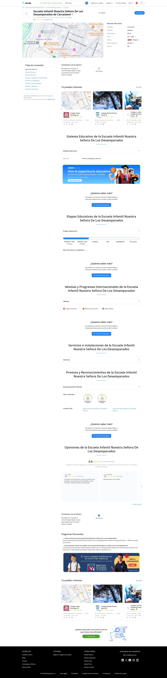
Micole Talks (26, 667)
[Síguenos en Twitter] (126, 660)
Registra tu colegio (97, 3)
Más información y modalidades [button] (73, 250)
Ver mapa (68, 17)
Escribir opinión (136, 504)
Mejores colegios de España (62, 655)
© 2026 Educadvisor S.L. (48, 673)
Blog (23, 658)
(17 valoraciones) (47, 19)
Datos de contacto (31, 69)
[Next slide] (141, 109)
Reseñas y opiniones (31, 86)
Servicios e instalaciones (32, 80)
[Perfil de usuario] (142, 3)
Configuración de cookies (90, 673)
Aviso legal (63, 673)
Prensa (24, 661)
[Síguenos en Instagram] (133, 660)
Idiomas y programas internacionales (36, 78)
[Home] (22, 7)
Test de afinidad (121, 3)
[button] (137, 3)
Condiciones (106, 673)
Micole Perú (88, 664)
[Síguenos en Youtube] (137, 660)
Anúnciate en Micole (28, 664)
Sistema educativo (30, 72)
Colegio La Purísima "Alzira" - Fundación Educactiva (141, 114)
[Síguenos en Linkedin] (122, 660)
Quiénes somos (27, 655)
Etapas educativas (30, 75)
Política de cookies (121, 673)
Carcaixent (66, 7)
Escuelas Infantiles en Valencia (53, 7)
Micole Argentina (89, 658)
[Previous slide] (61, 109)
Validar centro (51, 99)
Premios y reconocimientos (33, 83)
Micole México (88, 655)
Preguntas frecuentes (31, 89)
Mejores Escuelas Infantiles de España (35, 7)
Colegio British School (109, 114)
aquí (109, 550)
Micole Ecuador (89, 667)
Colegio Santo (75, 114)
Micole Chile (88, 661)
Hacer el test (91, 636)
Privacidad (74, 673)
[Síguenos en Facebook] (130, 660)
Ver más (138, 87)
